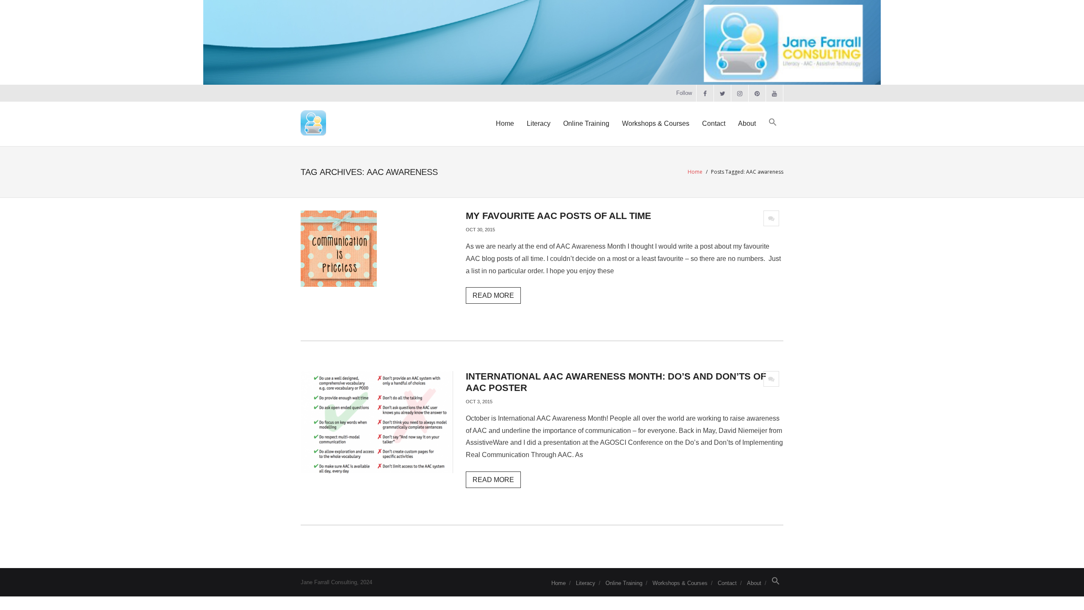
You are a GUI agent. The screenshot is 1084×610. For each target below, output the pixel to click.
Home (695, 171)
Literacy (585, 583)
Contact (727, 583)
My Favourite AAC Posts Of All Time (558, 216)
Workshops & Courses (680, 583)
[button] (772, 123)
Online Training (624, 583)
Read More (493, 295)
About (754, 583)
